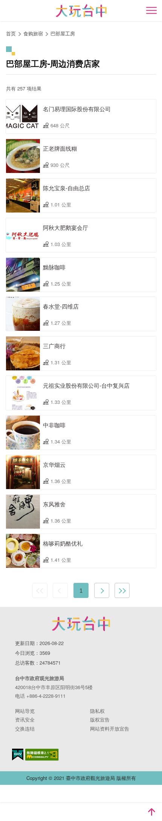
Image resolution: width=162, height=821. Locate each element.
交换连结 (25, 728)
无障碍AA (42, 755)
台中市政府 (81, 623)
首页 (11, 33)
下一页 (101, 590)
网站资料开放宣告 (109, 728)
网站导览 (25, 710)
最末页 (122, 590)
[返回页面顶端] (151, 812)
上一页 (60, 590)
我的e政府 (17, 754)
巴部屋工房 (62, 33)
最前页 (39, 590)
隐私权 (97, 710)
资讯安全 (25, 719)
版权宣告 (100, 719)
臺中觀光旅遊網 (81, 10)
